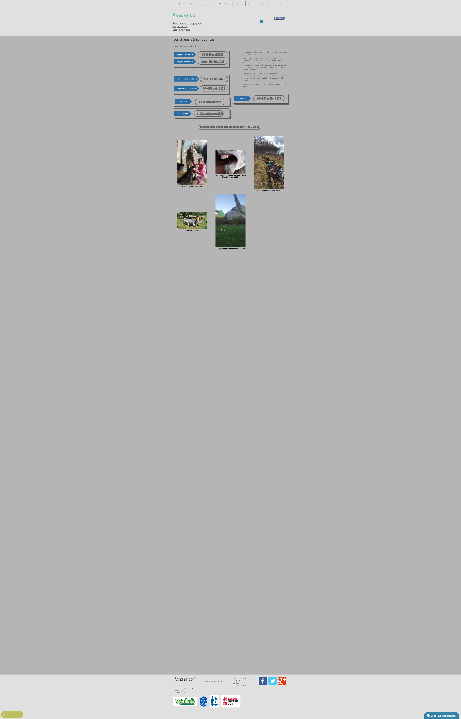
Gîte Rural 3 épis (181, 29)
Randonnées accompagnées (187, 23)
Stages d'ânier (180, 26)
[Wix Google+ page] (282, 681)
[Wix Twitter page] (272, 681)
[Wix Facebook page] (263, 681)
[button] (261, 21)
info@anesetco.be (239, 685)
